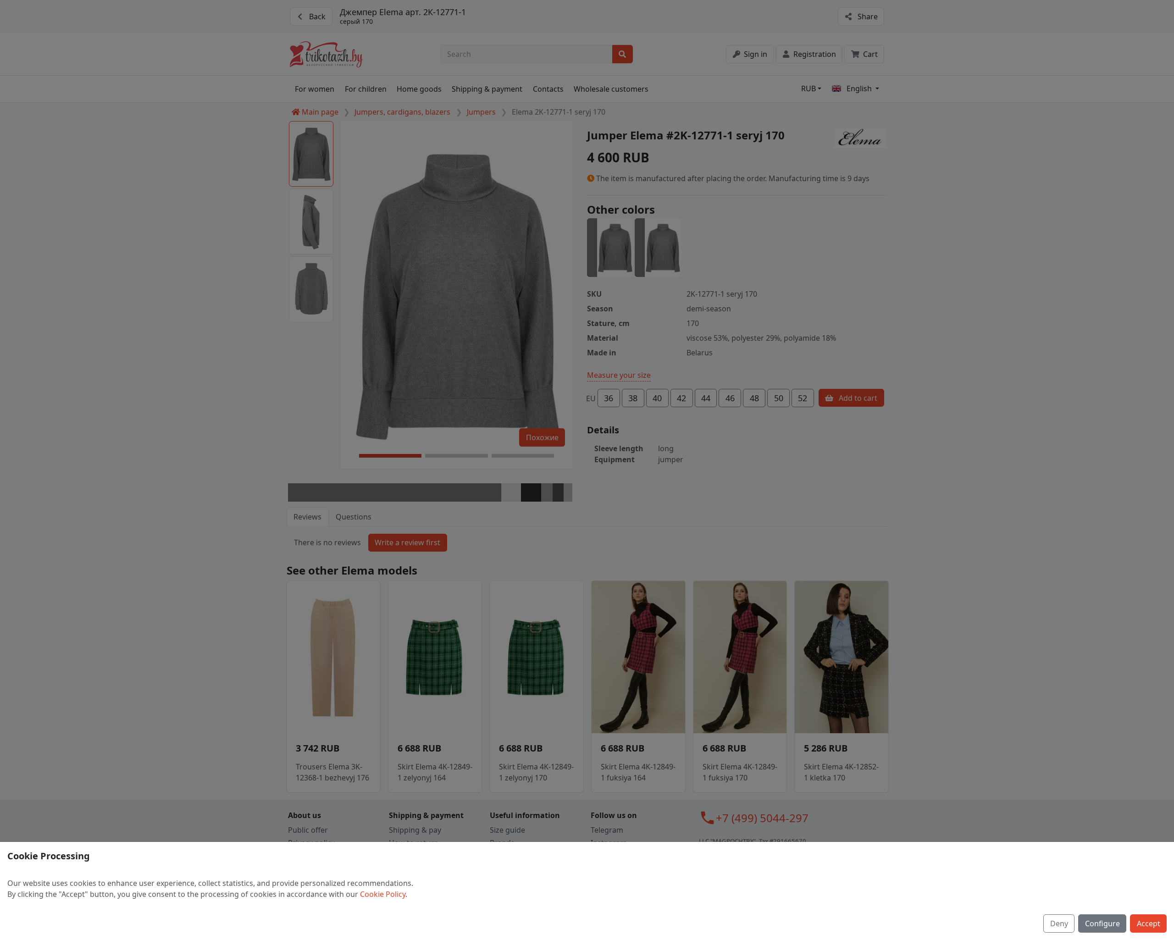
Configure (1102, 923)
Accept (1148, 923)
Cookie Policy (382, 894)
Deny (1059, 923)
